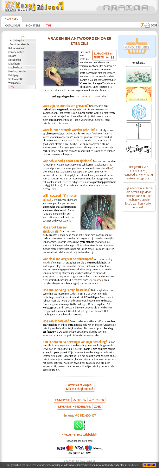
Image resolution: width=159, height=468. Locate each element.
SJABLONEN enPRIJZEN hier (103, 55)
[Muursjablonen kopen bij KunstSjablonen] (106, 10)
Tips (48, 25)
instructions (49, 217)
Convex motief (15, 52)
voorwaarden (96, 280)
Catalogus (12, 25)
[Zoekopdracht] (136, 10)
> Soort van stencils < (19, 44)
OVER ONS (79, 400)
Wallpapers (14, 83)
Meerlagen (14, 63)
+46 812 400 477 (85, 415)
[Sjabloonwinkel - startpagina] (35, 10)
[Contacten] (121, 10)
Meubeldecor (15, 67)
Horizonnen (14, 59)
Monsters (33, 25)
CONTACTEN (96, 400)
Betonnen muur (16, 48)
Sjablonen (11, 19)
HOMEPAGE (62, 400)
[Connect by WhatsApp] (79, 429)
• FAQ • (12, 86)
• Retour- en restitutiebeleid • (79, 434)
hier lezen (63, 123)
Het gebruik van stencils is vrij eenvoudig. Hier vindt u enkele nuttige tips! (138, 172)
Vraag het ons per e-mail (79, 441)
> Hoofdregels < (16, 40)
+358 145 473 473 (91, 96)
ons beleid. (133, 465)
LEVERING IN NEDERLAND (74, 406)
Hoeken (12, 56)
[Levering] (129, 10)
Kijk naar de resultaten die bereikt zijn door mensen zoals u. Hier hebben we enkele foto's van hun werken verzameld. (139, 197)
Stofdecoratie (15, 79)
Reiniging (13, 75)
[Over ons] (114, 10)
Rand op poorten (17, 71)
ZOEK (97, 406)
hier (110, 168)
